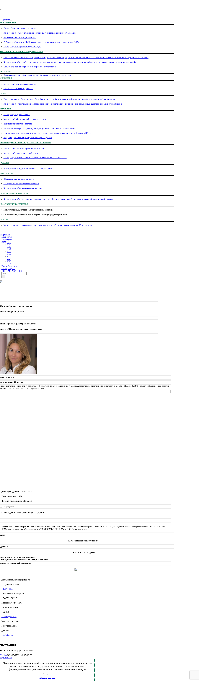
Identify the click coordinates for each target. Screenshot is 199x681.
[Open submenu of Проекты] (11, 20)
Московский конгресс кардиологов (20, 84)
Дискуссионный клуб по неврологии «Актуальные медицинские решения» (39, 75)
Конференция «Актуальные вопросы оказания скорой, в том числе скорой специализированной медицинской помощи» (59, 199)
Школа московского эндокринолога (20, 37)
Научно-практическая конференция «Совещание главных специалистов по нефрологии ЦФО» (47, 133)
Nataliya (3, 655)
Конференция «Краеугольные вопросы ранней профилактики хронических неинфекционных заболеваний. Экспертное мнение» (63, 104)
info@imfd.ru (7, 589)
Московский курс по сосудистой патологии (24, 148)
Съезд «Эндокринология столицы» (20, 28)
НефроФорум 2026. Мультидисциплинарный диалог (28, 137)
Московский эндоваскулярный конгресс (22, 153)
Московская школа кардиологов (18, 88)
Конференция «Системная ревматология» (23, 188)
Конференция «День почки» (17, 114)
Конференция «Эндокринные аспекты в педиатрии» (28, 168)
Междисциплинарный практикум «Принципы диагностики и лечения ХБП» (39, 128)
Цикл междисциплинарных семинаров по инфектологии (30, 67)
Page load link (6, 657)
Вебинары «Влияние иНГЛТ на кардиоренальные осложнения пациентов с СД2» (41, 42)
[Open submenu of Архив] (9, 242)
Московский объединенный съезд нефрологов (25, 119)
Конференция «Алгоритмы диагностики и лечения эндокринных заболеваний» (40, 33)
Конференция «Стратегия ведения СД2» (22, 47)
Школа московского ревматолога (19, 179)
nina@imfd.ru (7, 635)
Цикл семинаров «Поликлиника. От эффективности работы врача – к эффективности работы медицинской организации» (60, 99)
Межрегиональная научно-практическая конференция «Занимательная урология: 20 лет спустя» (48, 225)
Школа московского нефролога (18, 124)
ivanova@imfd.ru (9, 616)
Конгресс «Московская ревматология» (21, 183)
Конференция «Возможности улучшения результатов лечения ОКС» (35, 157)
